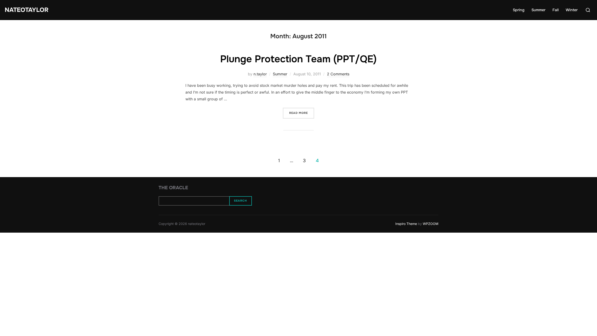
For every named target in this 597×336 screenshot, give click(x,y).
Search (240, 201)
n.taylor (260, 74)
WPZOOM (430, 224)
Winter (572, 9)
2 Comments (338, 74)
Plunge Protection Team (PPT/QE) (298, 59)
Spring (518, 9)
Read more (301, 113)
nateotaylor (27, 10)
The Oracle (173, 188)
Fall (555, 9)
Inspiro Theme (406, 224)
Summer (538, 9)
